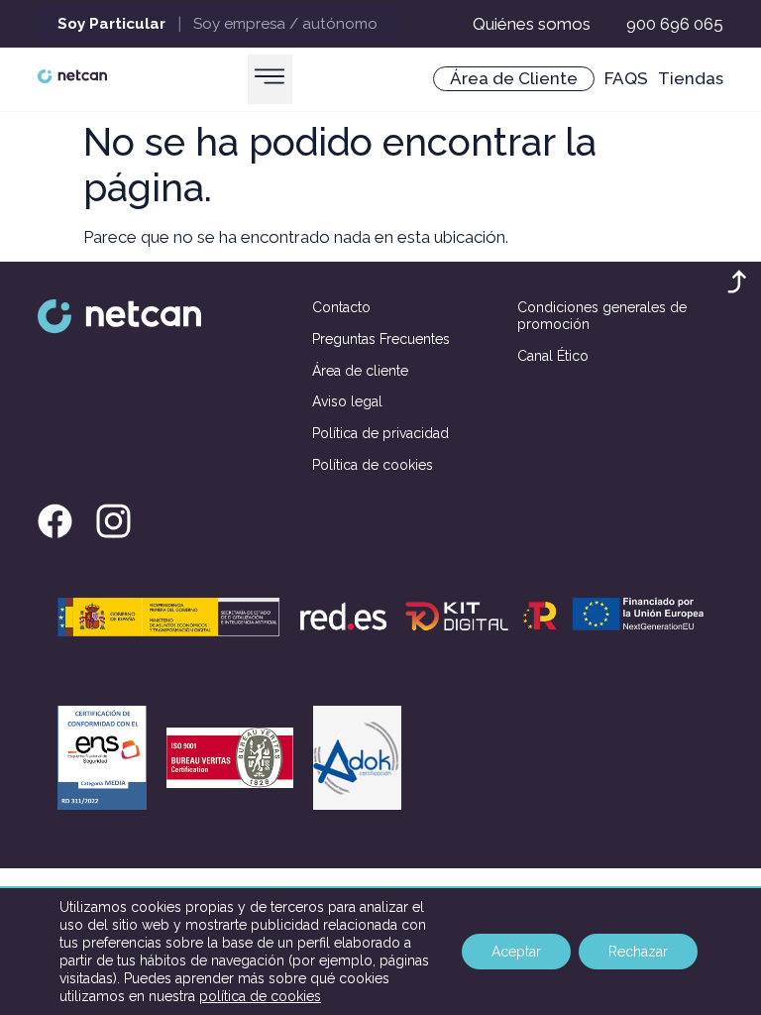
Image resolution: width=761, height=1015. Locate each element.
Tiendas (690, 78)
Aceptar (516, 951)
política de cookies (260, 996)
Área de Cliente (514, 78)
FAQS (626, 78)
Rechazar (638, 951)
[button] (270, 79)
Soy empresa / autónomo (285, 24)
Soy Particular (111, 24)
